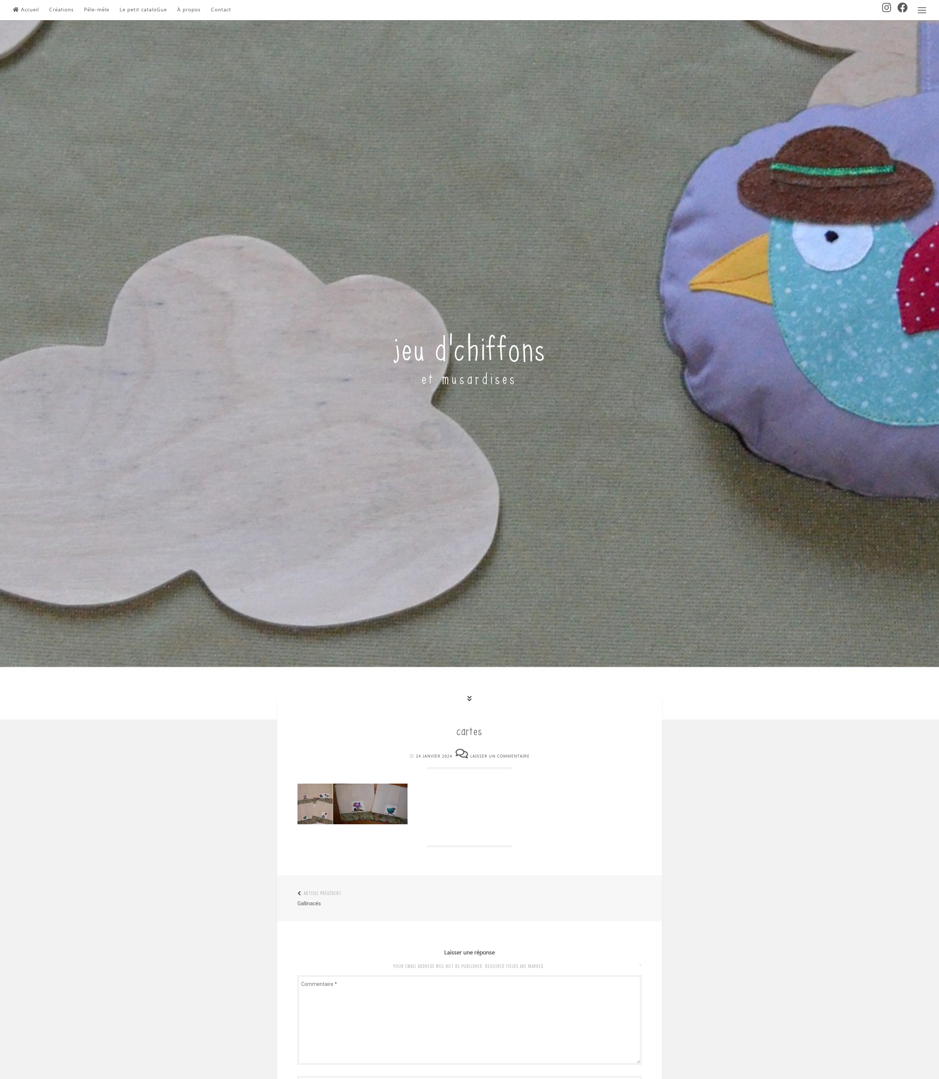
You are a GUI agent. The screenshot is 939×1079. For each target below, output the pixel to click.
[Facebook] (902, 10)
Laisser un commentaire (500, 756)
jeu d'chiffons (469, 346)
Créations (61, 10)
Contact (221, 10)
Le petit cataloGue (143, 10)
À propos (189, 10)
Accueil (30, 10)
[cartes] (352, 822)
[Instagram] (887, 10)
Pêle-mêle (96, 10)
